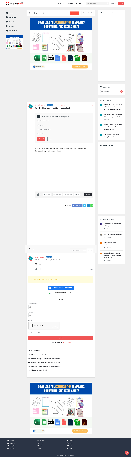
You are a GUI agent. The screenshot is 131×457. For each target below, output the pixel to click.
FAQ (40, 448)
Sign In (113, 3)
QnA (71, 3)
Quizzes (80, 3)
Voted (72, 250)
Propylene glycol (44, 121)
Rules (41, 445)
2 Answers (109, 260)
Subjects (12, 22)
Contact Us (12, 443)
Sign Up (121, 3)
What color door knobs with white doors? (45, 366)
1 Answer (109, 228)
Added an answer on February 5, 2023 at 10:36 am (48, 260)
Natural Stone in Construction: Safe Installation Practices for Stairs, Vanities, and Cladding (113, 107)
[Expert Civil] (16, 3)
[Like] (38, 194)
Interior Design (71, 105)
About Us (12, 440)
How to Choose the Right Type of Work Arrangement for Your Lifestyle (113, 117)
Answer (88, 194)
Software (11, 26)
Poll (92, 105)
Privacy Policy (13, 445)
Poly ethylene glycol (45, 129)
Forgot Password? (89, 332)
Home (11, 13)
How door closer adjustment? (113, 234)
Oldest (84, 250)
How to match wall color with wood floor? (45, 362)
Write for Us (12, 448)
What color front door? (39, 370)
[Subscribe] (121, 91)
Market (71, 443)
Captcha (30, 320)
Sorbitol (42, 125)
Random (90, 250)
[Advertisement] (61, 87)
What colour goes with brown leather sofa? (46, 359)
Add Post (42, 440)
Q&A (70, 448)
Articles (62, 3)
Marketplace (13, 30)
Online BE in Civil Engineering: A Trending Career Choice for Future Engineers (113, 127)
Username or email (33, 303)
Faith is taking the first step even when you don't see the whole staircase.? (112, 255)
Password (31, 312)
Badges (41, 443)
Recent (78, 250)
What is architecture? (38, 355)
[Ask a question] (127, 453)
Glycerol (42, 133)
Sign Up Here (66, 342)
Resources (12, 17)
